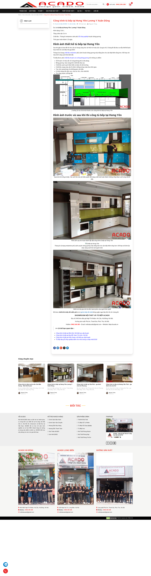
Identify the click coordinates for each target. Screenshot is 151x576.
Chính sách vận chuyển (55, 422)
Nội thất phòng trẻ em (84, 437)
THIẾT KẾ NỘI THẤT (68, 11)
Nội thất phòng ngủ (83, 434)
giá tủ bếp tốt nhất (87, 312)
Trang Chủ (23, 11)
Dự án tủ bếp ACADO (37, 14)
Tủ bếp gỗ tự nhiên (84, 422)
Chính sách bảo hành (55, 419)
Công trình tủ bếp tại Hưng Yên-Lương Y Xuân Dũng (60, 385)
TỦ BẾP (40, 11)
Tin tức (87, 11)
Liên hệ (96, 11)
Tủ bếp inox (81, 428)
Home (19, 14)
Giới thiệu (32, 11)
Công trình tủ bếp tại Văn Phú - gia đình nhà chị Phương (89, 385)
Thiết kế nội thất (83, 419)
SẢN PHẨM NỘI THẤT (52, 11)
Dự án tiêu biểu (26, 14)
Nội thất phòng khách (84, 431)
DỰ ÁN (79, 11)
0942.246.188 (121, 4)
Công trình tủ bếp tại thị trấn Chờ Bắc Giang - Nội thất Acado (29, 385)
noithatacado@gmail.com (27, 512)
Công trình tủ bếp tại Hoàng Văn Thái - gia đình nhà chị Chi (119, 385)
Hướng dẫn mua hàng (55, 425)
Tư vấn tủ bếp (72, 24)
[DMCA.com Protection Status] (111, 518)
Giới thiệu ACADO (54, 431)
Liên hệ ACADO (53, 434)
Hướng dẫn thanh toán (55, 428)
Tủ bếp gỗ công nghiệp (85, 425)
